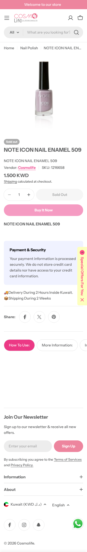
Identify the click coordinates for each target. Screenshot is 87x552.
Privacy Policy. (22, 465)
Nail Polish (29, 48)
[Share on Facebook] (25, 317)
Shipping (10, 181)
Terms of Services (68, 459)
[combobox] (43, 32)
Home (9, 48)
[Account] (70, 18)
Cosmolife (27, 167)
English (58, 505)
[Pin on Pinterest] (54, 317)
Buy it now (44, 210)
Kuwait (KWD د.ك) (26, 504)
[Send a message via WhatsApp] (78, 523)
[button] (82, 276)
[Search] (76, 32)
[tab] (19, 345)
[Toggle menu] (7, 18)
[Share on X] (39, 317)
